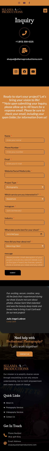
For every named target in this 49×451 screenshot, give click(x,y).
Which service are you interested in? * (22, 194)
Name (8, 136)
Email (7, 159)
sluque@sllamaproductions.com (24, 59)
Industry (9, 218)
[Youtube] (33, 72)
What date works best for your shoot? (22, 229)
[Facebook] (24, 72)
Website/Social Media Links (18, 171)
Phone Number (12, 147)
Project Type (11, 182)
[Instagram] (16, 72)
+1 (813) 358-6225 (25, 41)
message (9, 253)
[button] (45, 11)
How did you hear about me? (18, 241)
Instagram (10, 206)
